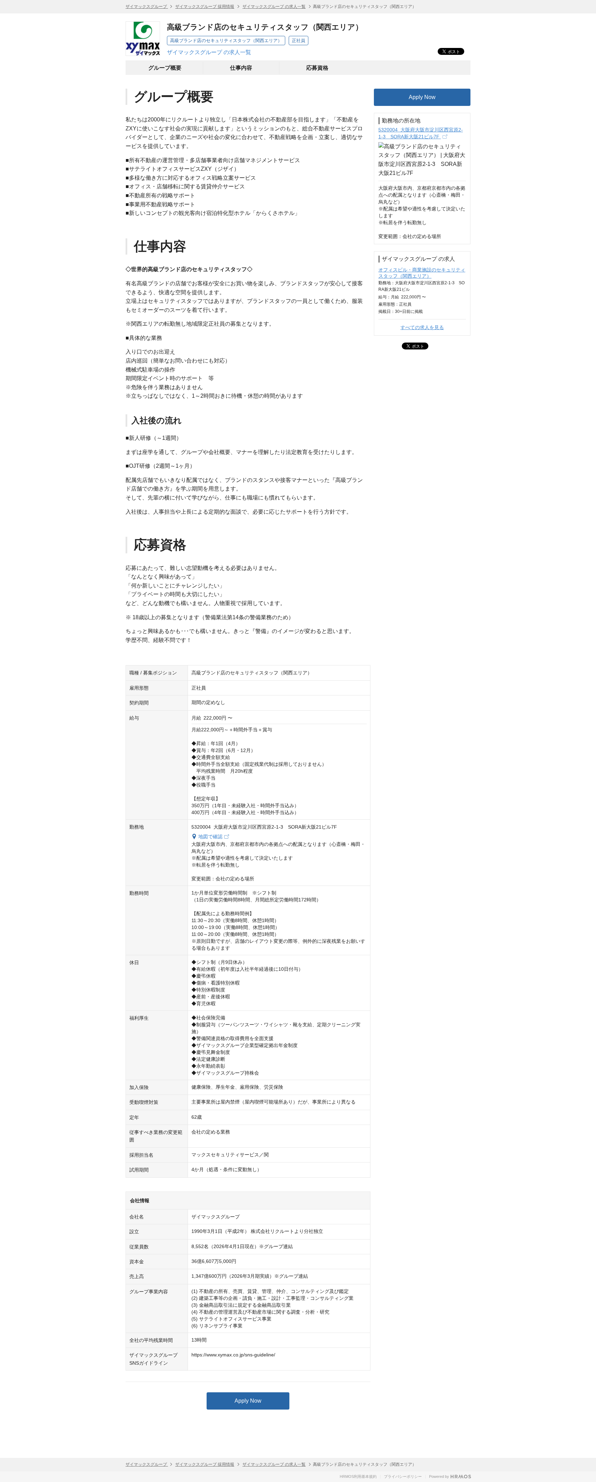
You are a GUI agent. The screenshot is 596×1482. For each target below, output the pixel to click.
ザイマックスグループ (147, 6)
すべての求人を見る (422, 327)
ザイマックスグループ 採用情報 (204, 6)
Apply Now (248, 1401)
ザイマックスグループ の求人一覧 (274, 6)
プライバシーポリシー (403, 1476)
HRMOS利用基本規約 (358, 1476)
